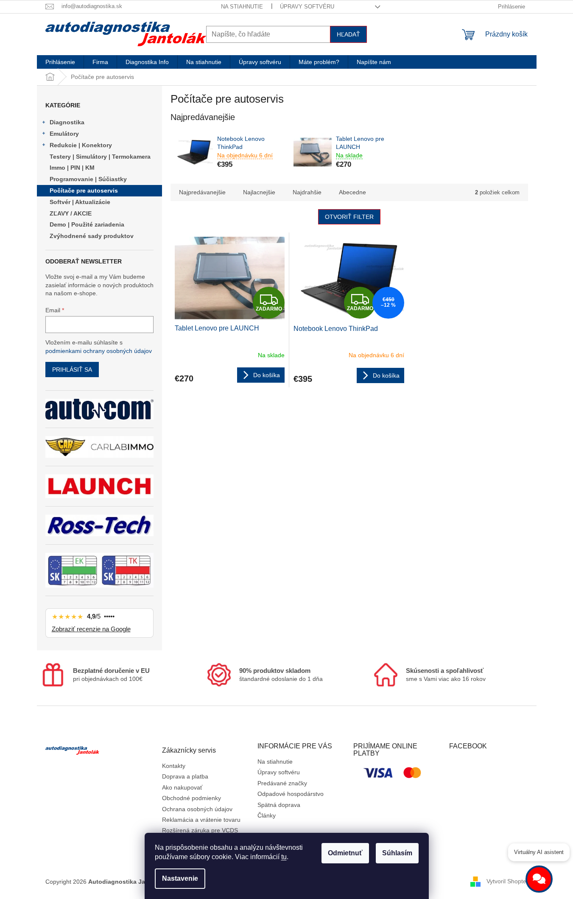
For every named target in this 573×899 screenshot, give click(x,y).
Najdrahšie (307, 192)
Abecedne (352, 192)
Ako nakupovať (182, 787)
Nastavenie (180, 878)
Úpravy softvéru (307, 6)
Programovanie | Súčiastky (88, 179)
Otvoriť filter (349, 216)
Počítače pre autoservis (84, 190)
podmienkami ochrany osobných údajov (98, 350)
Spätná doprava (278, 804)
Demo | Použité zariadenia (87, 224)
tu (284, 856)
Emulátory (64, 133)
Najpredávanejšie (202, 192)
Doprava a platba (185, 776)
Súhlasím (397, 853)
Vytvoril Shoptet (507, 881)
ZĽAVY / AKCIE (71, 213)
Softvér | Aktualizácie (80, 202)
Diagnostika (67, 122)
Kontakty (173, 765)
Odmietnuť (345, 853)
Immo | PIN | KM (72, 167)
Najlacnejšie (259, 192)
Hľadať (348, 34)
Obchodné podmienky (191, 798)
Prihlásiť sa (72, 369)
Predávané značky (282, 783)
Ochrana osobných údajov (197, 809)
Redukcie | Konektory (81, 145)
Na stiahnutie (242, 6)
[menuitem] (60, 62)
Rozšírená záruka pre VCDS (200, 830)
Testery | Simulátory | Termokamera (100, 156)
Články (266, 815)
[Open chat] (539, 879)
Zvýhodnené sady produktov (92, 235)
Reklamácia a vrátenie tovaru (201, 819)
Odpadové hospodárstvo (290, 793)
